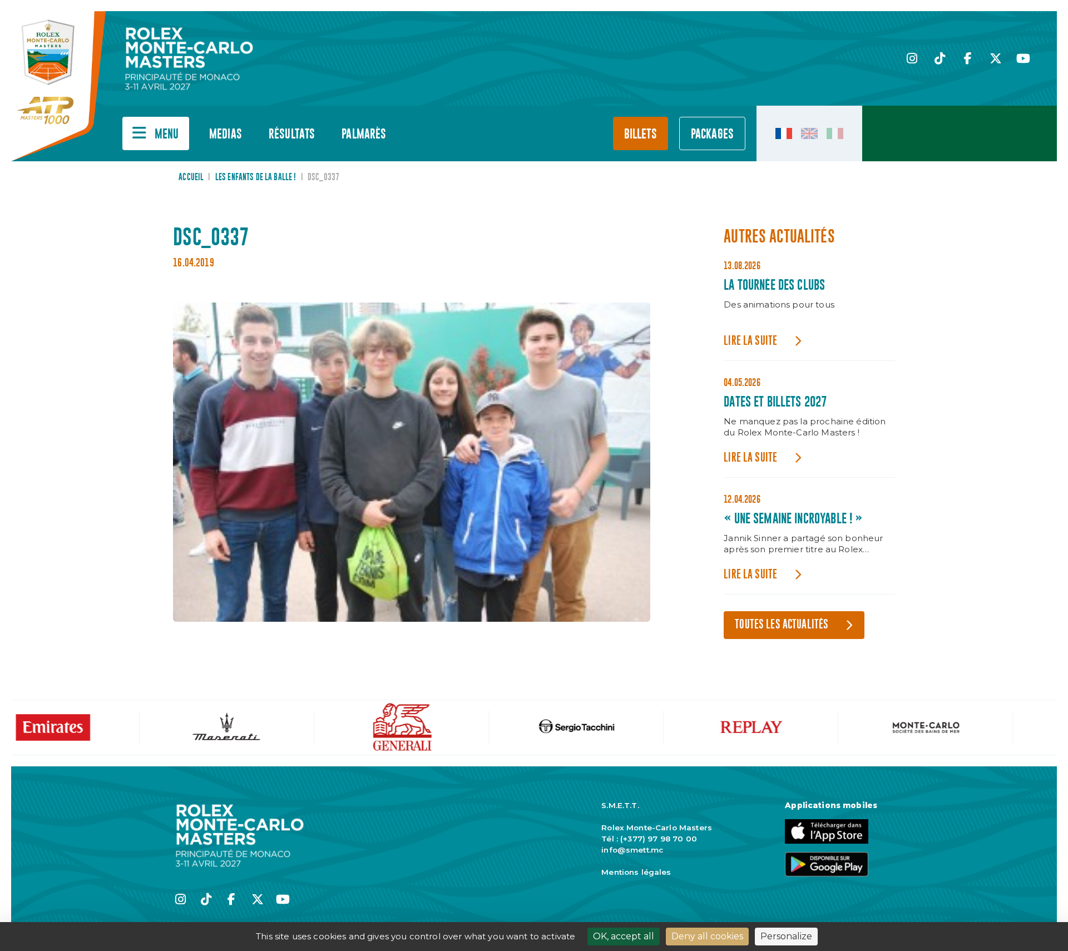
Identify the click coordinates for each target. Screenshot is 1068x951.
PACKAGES (712, 134)
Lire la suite (750, 341)
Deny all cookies (707, 936)
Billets (640, 134)
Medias (225, 134)
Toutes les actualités (781, 625)
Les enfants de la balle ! (255, 177)
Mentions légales (636, 872)
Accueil (191, 177)
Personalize (786, 936)
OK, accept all (623, 936)
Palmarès (364, 134)
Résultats (292, 134)
